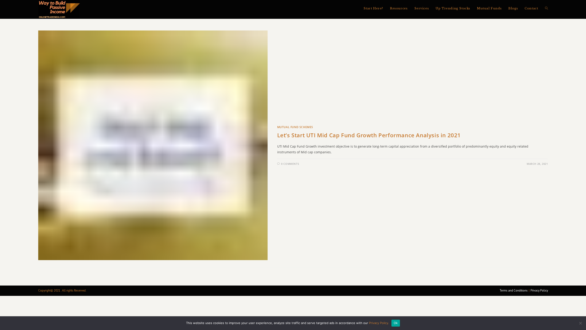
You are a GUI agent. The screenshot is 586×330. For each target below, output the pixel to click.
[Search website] (546, 8)
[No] (580, 323)
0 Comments (290, 163)
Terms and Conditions (513, 290)
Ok (396, 323)
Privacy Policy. (379, 323)
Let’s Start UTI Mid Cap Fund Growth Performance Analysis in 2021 (369, 135)
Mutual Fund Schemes (295, 127)
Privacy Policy (539, 290)
